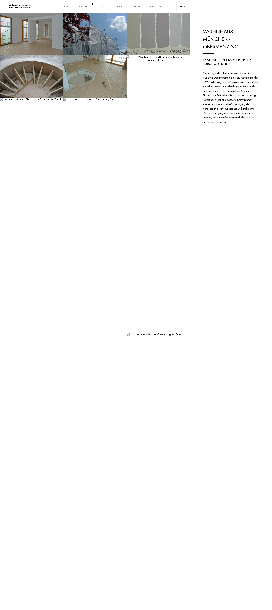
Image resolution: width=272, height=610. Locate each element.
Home (66, 6)
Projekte (82, 6)
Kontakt (136, 6)
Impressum (156, 6)
